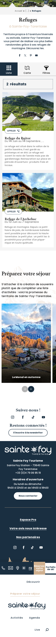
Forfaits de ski (50, 568)
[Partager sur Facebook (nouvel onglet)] (19, 56)
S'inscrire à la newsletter (28, 432)
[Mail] (10, 568)
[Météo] (24, 568)
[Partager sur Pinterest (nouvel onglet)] (31, 56)
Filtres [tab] (46, 73)
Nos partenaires (28, 537)
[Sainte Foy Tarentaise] (26, 605)
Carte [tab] (27, 73)
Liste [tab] (9, 73)
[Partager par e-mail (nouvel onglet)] (36, 56)
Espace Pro (28, 520)
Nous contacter (28, 495)
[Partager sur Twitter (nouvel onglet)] (25, 56)
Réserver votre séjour (39, 568)
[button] (47, 629)
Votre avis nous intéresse (28, 528)
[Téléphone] (3, 568)
